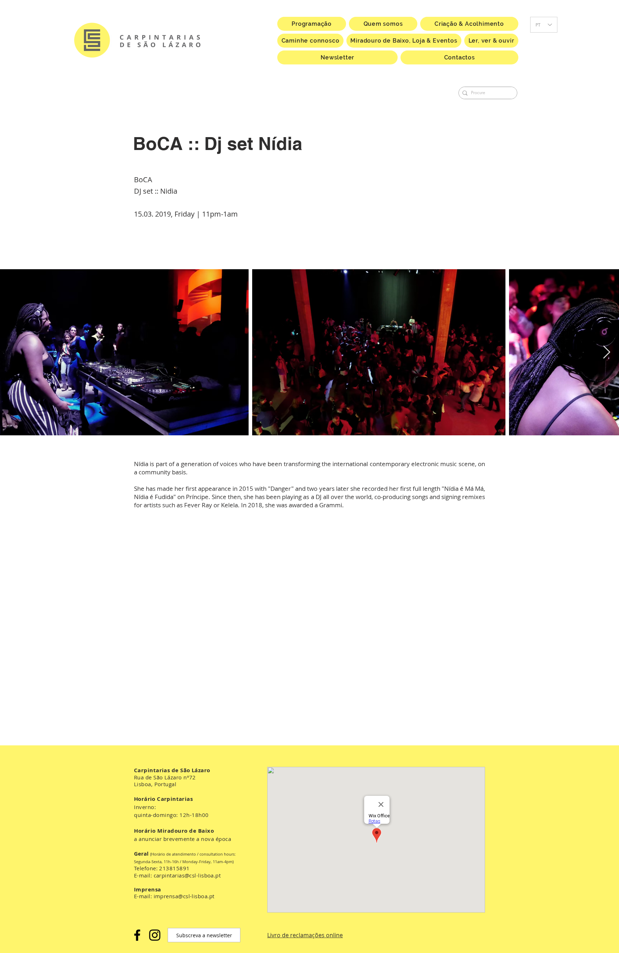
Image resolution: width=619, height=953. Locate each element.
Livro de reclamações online (305, 935)
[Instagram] (154, 935)
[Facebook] (137, 935)
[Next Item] (607, 352)
